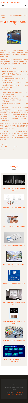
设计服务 (21, 392)
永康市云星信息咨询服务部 (10, 394)
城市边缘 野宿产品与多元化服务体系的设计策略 (14, 207)
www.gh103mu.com (16, 392)
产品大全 (12, 15)
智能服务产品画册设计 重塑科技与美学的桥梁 (14, 245)
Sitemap (14, 396)
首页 (7, 15)
